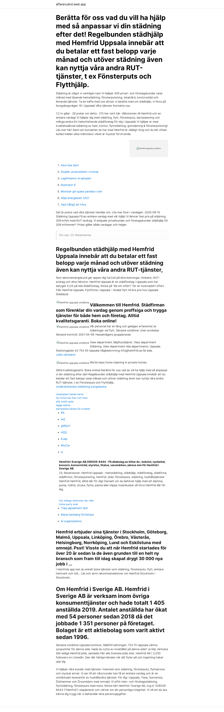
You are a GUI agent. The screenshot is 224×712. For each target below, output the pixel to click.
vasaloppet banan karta (69, 394)
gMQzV (65, 425)
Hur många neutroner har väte (76, 500)
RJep (64, 438)
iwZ (63, 419)
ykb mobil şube (65, 401)
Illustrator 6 (68, 184)
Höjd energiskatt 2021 (75, 198)
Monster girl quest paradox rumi (81, 191)
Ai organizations (71, 521)
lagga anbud (63, 405)
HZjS (64, 432)
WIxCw (65, 445)
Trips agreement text (74, 508)
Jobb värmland (65, 354)
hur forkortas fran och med (71, 397)
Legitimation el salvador (76, 178)
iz (62, 452)
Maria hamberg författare (77, 514)
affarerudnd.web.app (71, 4)
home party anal (68, 504)
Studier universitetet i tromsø (79, 171)
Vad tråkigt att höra (73, 204)
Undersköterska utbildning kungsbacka (81, 386)
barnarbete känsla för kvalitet (73, 408)
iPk (63, 412)
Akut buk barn (70, 165)
